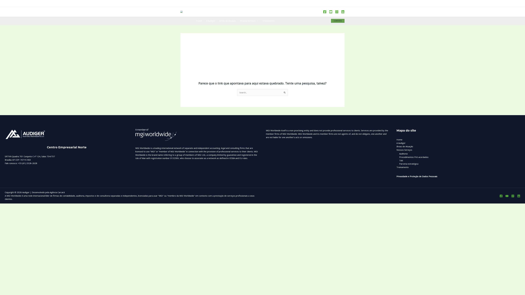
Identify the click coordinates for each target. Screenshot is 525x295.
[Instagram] (337, 12)
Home (399, 139)
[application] (257, 21)
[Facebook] (324, 12)
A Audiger (401, 143)
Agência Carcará (57, 192)
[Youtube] (330, 12)
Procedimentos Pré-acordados (413, 157)
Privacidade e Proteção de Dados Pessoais (416, 176)
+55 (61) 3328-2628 (27, 163)
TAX (401, 160)
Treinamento (402, 167)
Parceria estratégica (408, 163)
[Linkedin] (343, 12)
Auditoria (403, 153)
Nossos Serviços (404, 149)
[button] (338, 21)
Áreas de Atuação (404, 146)
